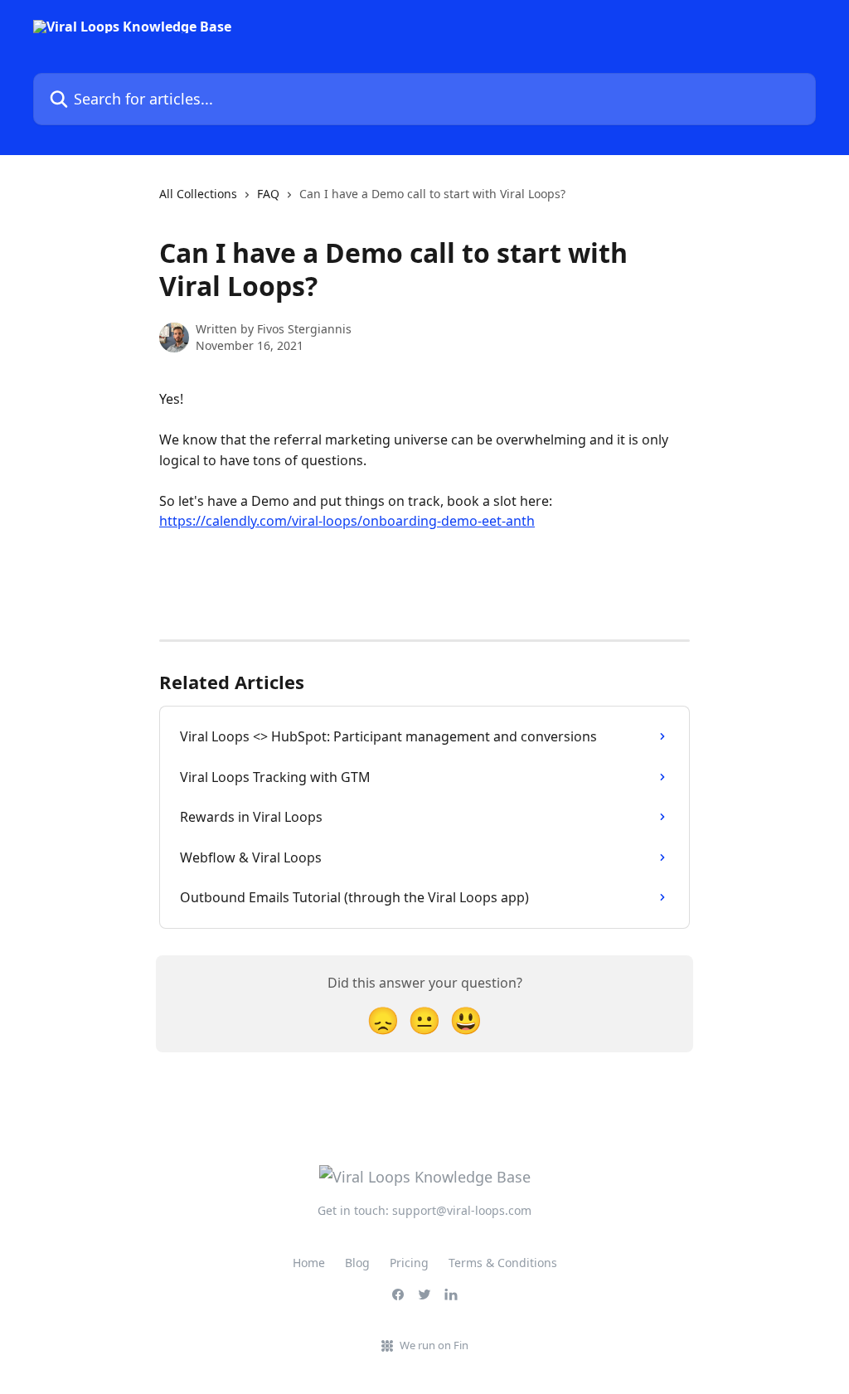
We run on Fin (434, 1345)
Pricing (409, 1262)
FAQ (268, 194)
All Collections (198, 194)
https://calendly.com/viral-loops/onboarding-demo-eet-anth (347, 521)
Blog (357, 1262)
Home (309, 1262)
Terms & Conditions (503, 1262)
